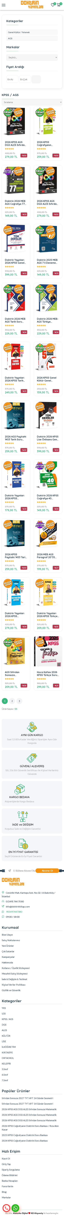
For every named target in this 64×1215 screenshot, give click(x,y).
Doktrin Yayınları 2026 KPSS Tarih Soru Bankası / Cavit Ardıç (14, 379)
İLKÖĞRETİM (9, 1047)
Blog (4, 1192)
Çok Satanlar (8, 951)
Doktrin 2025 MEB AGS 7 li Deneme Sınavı (47, 261)
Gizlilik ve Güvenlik (11, 990)
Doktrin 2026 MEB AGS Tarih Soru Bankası (15, 320)
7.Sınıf (5, 1080)
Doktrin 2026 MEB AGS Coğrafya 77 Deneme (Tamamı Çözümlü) (15, 202)
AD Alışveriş (37, 1213)
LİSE (4, 1041)
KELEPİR (6, 1063)
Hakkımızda (7, 962)
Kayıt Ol (6, 1158)
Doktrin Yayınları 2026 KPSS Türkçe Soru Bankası (47, 614)
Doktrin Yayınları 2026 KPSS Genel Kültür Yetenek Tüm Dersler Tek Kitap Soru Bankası (16, 261)
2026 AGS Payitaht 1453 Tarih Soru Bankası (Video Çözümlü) (15, 438)
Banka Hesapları (10, 1180)
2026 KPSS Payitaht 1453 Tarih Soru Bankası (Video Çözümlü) (16, 556)
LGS (4, 1013)
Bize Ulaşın (7, 934)
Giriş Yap (6, 1164)
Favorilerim (7, 1186)
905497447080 (14, 911)
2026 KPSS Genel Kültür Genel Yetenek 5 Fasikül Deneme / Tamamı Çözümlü (47, 379)
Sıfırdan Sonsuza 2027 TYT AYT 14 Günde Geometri (27, 1098)
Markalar (6, 1197)
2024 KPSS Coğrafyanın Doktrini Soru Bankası (25, 1140)
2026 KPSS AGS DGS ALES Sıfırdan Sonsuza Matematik (15, 143)
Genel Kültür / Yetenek (19, 32)
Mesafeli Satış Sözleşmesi (15, 973)
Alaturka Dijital (20, 1213)
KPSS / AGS (7, 1019)
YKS (4, 1008)
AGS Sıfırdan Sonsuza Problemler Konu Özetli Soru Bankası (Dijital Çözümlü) (14, 673)
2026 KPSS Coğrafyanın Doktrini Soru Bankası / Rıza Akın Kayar (48, 143)
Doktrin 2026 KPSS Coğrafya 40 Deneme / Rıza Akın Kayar (47, 497)
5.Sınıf (5, 1069)
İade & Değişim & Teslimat (14, 979)
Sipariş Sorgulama (11, 1169)
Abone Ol (47, 870)
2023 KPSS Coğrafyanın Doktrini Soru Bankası (25, 1135)
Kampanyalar (8, 957)
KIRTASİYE (7, 1052)
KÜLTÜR (6, 1035)
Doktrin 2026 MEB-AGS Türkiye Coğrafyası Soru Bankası (47, 320)
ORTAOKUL (8, 1058)
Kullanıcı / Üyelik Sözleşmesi (16, 968)
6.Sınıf (5, 1074)
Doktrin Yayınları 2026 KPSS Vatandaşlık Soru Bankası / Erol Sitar (15, 497)
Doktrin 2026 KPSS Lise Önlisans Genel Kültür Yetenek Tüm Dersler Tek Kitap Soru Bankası (48, 438)
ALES (4, 1030)
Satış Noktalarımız (11, 940)
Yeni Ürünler (8, 945)
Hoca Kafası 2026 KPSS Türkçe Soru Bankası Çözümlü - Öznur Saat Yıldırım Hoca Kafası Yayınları (47, 673)
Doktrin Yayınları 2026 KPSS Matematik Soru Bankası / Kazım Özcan (14, 614)
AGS (10, 38)
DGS (4, 1024)
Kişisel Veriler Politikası (13, 984)
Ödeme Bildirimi (9, 1175)
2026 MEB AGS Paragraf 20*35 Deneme (46, 556)
